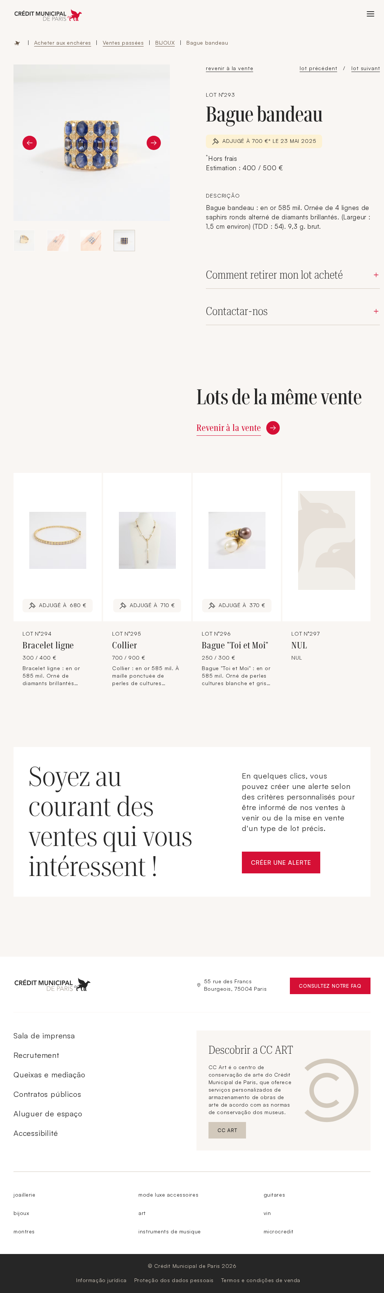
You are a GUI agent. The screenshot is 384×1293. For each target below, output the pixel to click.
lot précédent (318, 68)
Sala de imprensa (44, 1035)
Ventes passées (123, 42)
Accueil (17, 42)
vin (267, 1213)
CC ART (232, 1132)
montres (24, 1231)
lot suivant (365, 68)
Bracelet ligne (48, 645)
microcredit (279, 1231)
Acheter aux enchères (62, 42)
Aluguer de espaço (48, 1113)
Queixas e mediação (49, 1074)
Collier (124, 645)
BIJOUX (165, 42)
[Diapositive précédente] (29, 143)
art (142, 1213)
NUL (299, 645)
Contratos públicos (47, 1094)
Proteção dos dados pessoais (174, 1280)
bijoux (21, 1213)
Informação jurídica (101, 1280)
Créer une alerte (285, 864)
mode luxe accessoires (168, 1194)
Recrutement (36, 1055)
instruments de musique (169, 1231)
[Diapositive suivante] (154, 143)
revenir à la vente (229, 68)
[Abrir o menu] (370, 14)
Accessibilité (36, 1133)
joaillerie (25, 1194)
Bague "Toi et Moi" (235, 645)
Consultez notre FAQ (334, 987)
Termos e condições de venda (260, 1280)
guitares (274, 1194)
